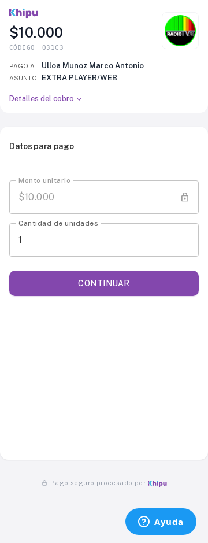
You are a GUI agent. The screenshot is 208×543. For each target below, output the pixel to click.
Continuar (103, 283)
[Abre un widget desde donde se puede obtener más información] (160, 522)
